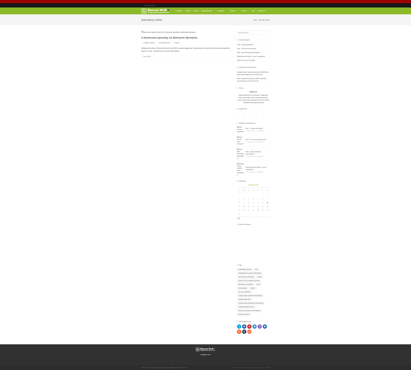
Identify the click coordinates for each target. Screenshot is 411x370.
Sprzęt (252, 288)
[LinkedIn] (266, 5)
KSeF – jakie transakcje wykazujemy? (248, 52)
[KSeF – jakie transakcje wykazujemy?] (240, 153)
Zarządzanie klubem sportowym (250, 296)
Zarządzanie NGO (244, 299)
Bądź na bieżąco (245, 224)
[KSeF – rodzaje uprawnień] (240, 129)
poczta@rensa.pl (149, 5)
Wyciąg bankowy (244, 292)
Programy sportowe (245, 284)
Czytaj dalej (149, 56)
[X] (247, 115)
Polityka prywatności (249, 367)
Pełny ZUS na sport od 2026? (246, 60)
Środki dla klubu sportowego (249, 311)
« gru (238, 218)
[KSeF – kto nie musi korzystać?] (240, 140)
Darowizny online (244, 269)
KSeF (256, 269)
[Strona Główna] (251, 20)
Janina (239, 78)
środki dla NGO (243, 314)
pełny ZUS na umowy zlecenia (249, 281)
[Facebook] (264, 5)
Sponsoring (242, 288)
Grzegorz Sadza (148, 43)
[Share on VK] (265, 326)
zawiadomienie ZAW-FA (246, 307)
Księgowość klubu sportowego (249, 273)
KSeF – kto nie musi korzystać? (246, 48)
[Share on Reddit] (239, 332)
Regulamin (260, 367)
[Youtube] (269, 5)
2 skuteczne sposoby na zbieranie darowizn (169, 37)
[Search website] (269, 10)
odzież (259, 277)
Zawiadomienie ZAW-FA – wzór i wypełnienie (251, 56)
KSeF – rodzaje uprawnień (245, 45)
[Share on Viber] (260, 326)
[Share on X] (239, 326)
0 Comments (260, 131)
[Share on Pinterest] (249, 326)
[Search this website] (253, 33)
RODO (258, 284)
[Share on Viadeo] (249, 332)
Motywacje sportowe (246, 277)
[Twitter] (262, 5)
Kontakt (267, 367)
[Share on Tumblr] (244, 332)
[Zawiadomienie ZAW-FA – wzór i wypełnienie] (240, 169)
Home (234, 367)
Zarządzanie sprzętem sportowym (250, 303)
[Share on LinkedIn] (254, 326)
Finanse (176, 43)
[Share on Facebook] (244, 326)
